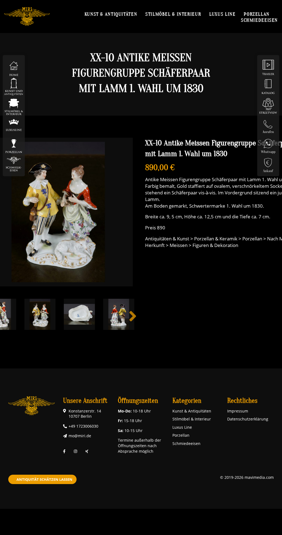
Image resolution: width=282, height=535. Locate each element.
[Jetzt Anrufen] (268, 125)
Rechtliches (242, 400)
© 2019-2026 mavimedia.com (247, 477)
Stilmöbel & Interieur (173, 14)
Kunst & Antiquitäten (111, 14)
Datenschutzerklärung (247, 419)
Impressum (237, 411)
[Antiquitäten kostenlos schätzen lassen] (268, 163)
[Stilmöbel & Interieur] (13, 105)
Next (133, 320)
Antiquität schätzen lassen (44, 479)
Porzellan (257, 14)
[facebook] (64, 451)
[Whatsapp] (268, 144)
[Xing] (86, 451)
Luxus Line (222, 14)
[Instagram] (75, 451)
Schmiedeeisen (259, 20)
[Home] (13, 67)
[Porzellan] (13, 144)
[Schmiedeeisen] (13, 163)
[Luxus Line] (13, 125)
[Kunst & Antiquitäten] (13, 86)
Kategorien (186, 400)
